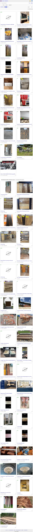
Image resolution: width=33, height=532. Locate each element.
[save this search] (32, 3)
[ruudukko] (4, 7)
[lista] (1, 7)
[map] (8, 7)
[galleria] (6, 7)
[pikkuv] (3, 7)
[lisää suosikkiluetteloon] (1, 25)
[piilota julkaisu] (15, 25)
